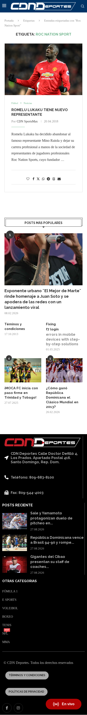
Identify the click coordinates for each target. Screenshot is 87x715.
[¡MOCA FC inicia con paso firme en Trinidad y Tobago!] (22, 370)
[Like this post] (27, 179)
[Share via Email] (59, 179)
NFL (5, 633)
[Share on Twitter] (38, 179)
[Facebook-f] (7, 708)
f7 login (52, 329)
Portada (9, 20)
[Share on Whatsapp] (43, 179)
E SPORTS (9, 599)
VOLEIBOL (10, 608)
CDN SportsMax (27, 121)
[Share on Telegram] (48, 179)
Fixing (51, 324)
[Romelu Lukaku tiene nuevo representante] (43, 69)
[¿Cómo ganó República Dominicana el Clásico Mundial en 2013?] (64, 370)
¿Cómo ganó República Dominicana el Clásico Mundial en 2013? (62, 397)
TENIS (6, 625)
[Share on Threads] (53, 179)
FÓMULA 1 (10, 591)
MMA (6, 642)
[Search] (82, 6)
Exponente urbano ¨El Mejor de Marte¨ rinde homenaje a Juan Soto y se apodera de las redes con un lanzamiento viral (42, 299)
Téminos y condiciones (14, 326)
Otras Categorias (19, 581)
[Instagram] (18, 708)
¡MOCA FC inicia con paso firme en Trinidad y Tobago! (21, 392)
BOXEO (7, 616)
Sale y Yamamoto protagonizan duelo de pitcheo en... (51, 518)
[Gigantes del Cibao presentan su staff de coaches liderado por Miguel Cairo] (14, 564)
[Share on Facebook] (33, 179)
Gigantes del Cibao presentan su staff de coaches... (49, 562)
